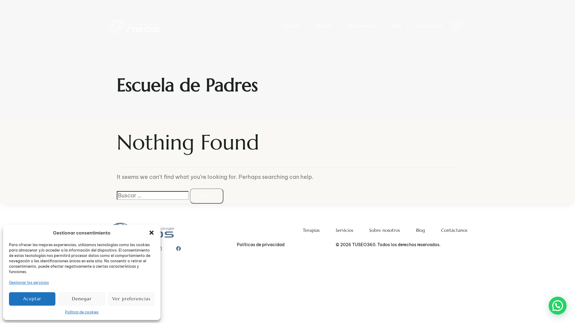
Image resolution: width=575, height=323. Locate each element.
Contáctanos (429, 25)
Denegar (81, 298)
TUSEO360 (363, 244)
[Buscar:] (153, 195)
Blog (396, 25)
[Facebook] (178, 248)
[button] (152, 233)
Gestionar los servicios (29, 282)
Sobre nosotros (362, 25)
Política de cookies (82, 312)
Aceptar (32, 298)
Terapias (291, 25)
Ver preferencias (131, 298)
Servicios (323, 25)
